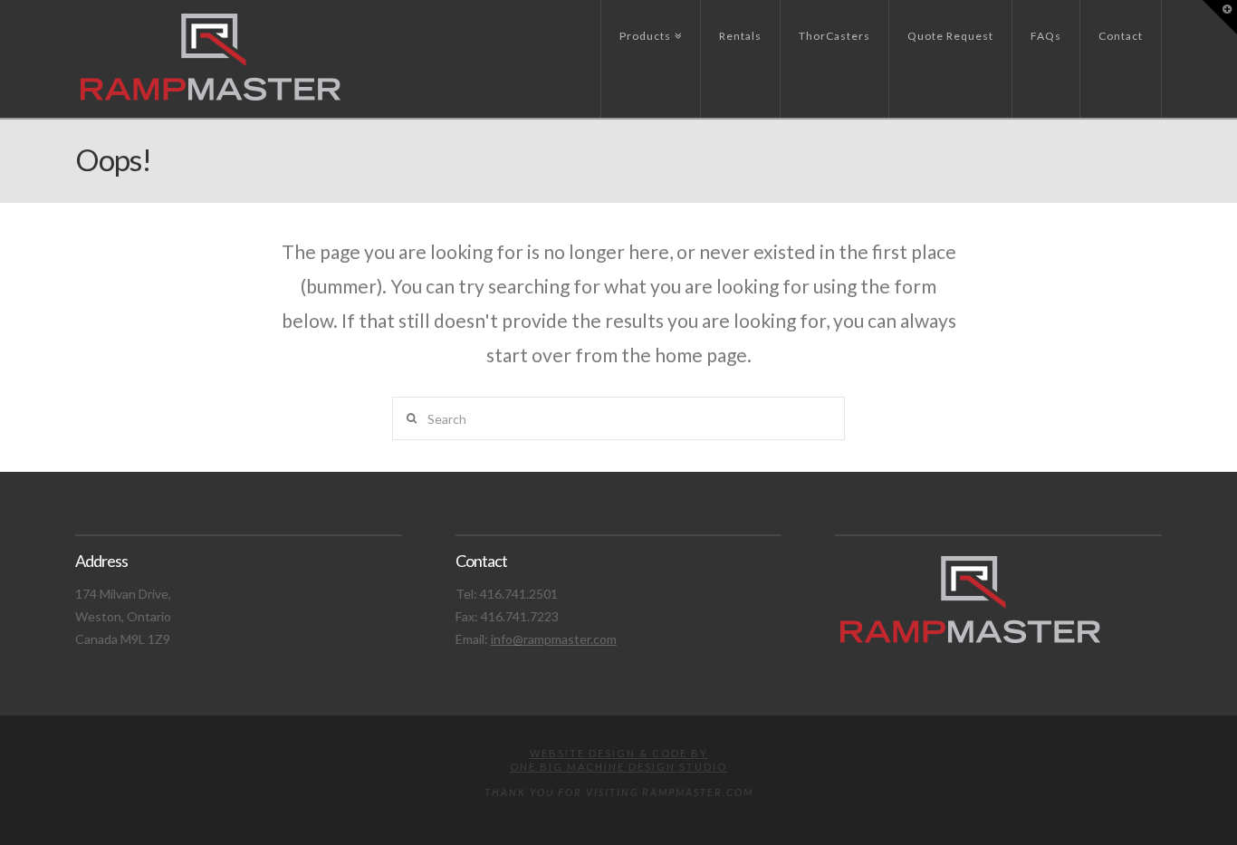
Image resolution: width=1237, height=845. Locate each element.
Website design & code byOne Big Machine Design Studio (618, 759)
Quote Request (950, 36)
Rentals (740, 36)
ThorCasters (834, 36)
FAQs (1046, 36)
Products (648, 21)
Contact (1120, 36)
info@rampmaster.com (554, 639)
